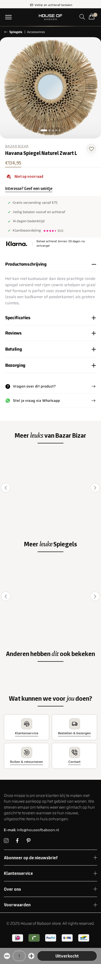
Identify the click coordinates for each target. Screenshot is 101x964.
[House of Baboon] (50, 17)
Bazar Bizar (16, 146)
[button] (8, 17)
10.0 (60, 230)
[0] (92, 16)
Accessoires (36, 31)
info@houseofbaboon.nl (31, 830)
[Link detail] (6, 840)
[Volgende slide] (92, 88)
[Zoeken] (82, 16)
